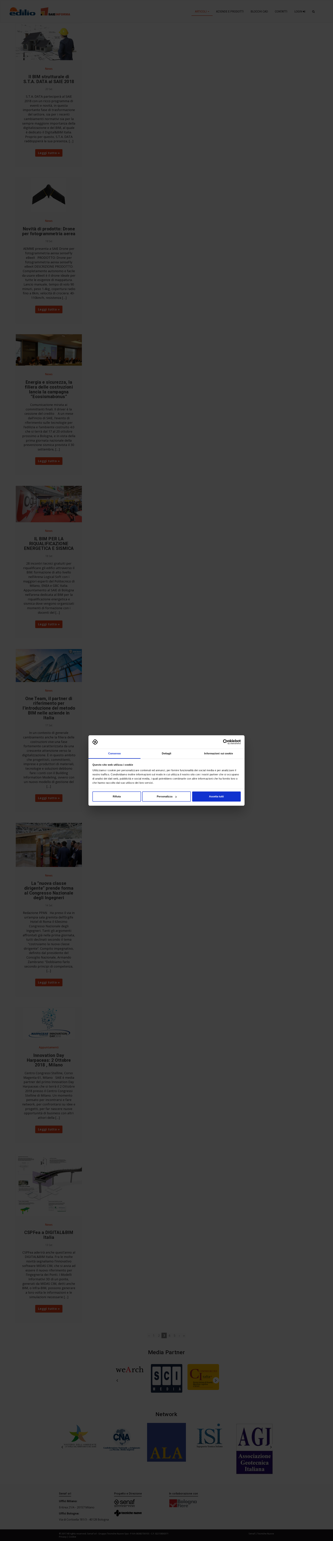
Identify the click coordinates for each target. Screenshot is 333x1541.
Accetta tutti (216, 796)
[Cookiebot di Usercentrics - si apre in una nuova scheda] (225, 742)
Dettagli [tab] (166, 753)
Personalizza (164, 796)
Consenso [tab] (114, 753)
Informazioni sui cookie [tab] (218, 753)
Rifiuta (117, 796)
